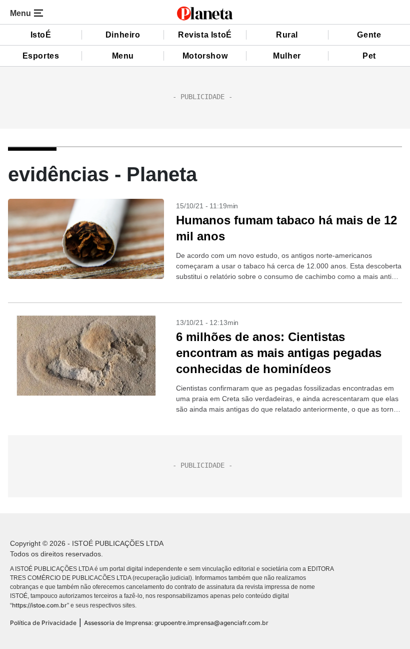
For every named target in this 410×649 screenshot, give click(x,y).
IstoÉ (41, 35)
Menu (123, 56)
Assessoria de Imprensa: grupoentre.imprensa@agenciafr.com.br (176, 622)
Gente (369, 35)
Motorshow (205, 56)
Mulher (287, 56)
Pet (369, 56)
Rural (287, 35)
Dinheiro (123, 35)
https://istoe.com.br (39, 605)
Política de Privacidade (43, 622)
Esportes (41, 56)
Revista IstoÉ (205, 35)
